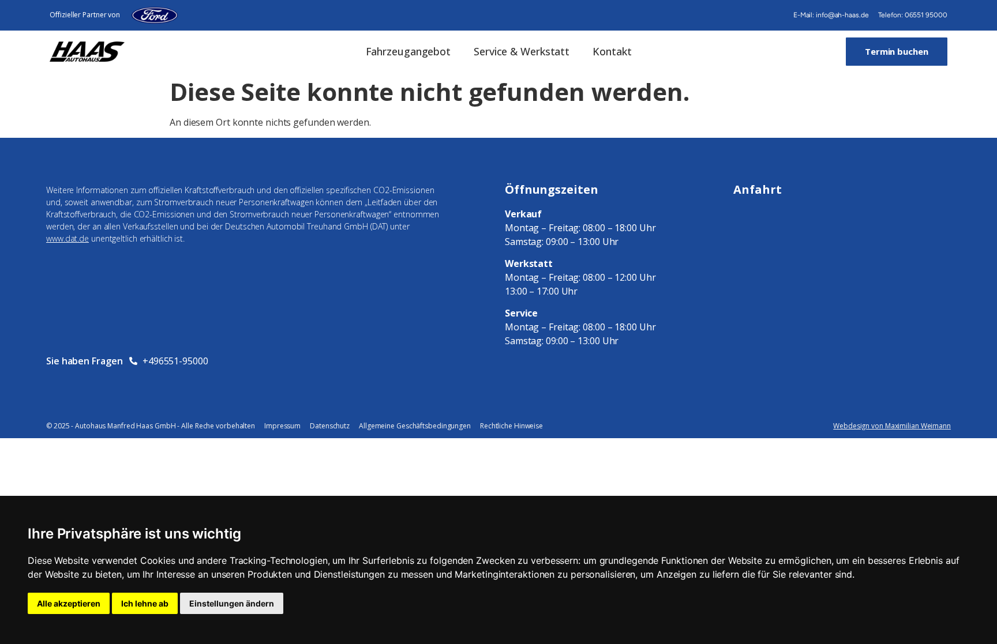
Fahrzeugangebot (408, 51)
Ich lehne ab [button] (144, 603)
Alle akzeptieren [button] (68, 603)
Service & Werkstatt (521, 51)
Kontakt (612, 51)
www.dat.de (67, 238)
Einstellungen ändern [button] (231, 603)
